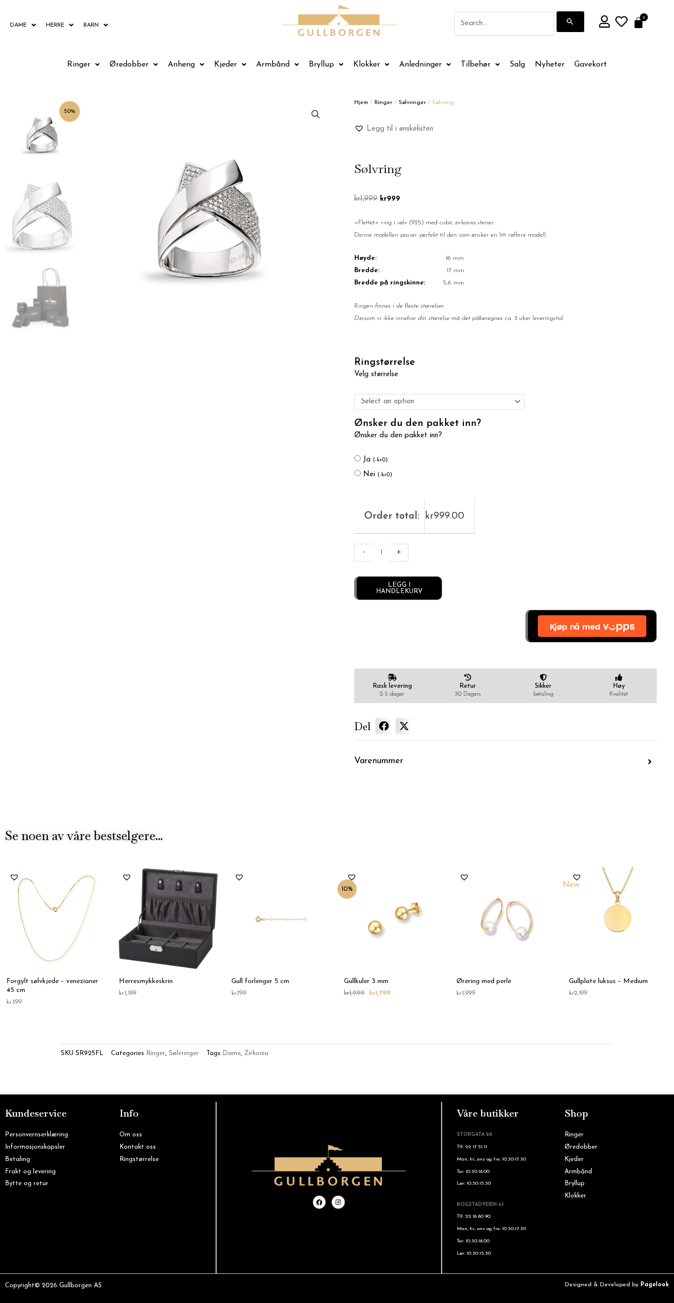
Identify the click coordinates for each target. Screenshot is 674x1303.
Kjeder (225, 65)
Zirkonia (256, 1053)
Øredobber (129, 65)
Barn (91, 25)
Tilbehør (475, 65)
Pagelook (654, 1285)
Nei (377, 474)
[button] (316, 114)
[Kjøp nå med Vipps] (591, 626)
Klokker (366, 65)
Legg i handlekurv (399, 588)
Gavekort (590, 65)
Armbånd (273, 65)
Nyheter (549, 65)
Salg (517, 65)
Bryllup (321, 65)
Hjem (361, 103)
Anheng (181, 65)
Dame (18, 25)
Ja (375, 459)
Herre (55, 25)
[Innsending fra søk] (570, 21)
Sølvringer (412, 103)
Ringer (78, 65)
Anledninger (420, 65)
